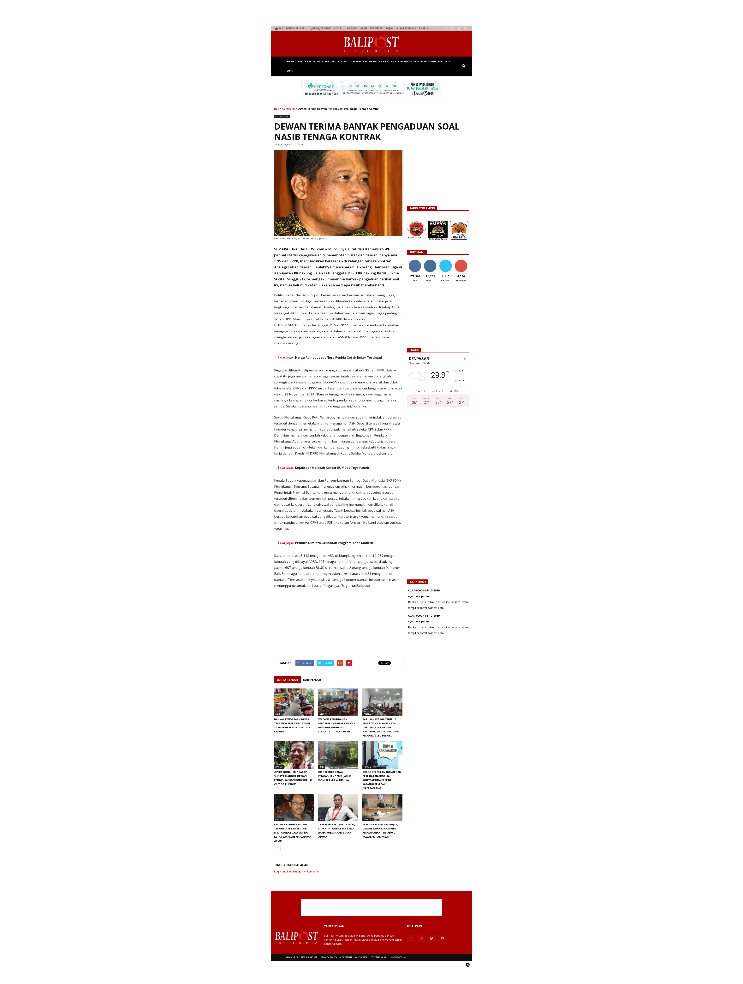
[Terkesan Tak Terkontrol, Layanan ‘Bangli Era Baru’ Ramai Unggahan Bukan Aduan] (338, 807)
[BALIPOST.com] (371, 44)
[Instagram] (452, 28)
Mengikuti (430, 261)
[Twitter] (459, 28)
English (424, 28)
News (290, 61)
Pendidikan (388, 61)
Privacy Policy (329, 957)
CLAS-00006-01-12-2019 (424, 615)
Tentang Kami (378, 957)
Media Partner (309, 957)
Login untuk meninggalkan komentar (296, 871)
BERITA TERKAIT (287, 679)
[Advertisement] (371, 12)
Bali (300, 61)
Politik (329, 61)
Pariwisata (408, 61)
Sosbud (355, 61)
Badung (368, 819)
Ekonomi (371, 61)
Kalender (376, 28)
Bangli (279, 766)
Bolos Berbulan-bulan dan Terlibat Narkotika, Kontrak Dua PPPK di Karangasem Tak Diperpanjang (381, 780)
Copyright (346, 957)
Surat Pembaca (406, 28)
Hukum (342, 61)
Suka (415, 261)
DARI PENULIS (312, 679)
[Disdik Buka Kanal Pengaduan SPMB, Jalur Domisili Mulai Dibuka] (338, 754)
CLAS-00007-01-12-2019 (424, 590)
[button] (463, 66)
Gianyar (368, 714)
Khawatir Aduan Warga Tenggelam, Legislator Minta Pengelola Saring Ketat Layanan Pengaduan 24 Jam (293, 832)
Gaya (423, 61)
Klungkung (288, 108)
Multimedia (439, 61)
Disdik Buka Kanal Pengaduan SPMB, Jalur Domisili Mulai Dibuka (334, 776)
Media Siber (291, 957)
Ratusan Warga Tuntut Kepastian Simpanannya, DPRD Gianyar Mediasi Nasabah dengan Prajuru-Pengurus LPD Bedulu (380, 727)
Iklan (363, 28)
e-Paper (352, 28)
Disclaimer (361, 957)
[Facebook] (446, 28)
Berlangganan (462, 261)
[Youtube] (465, 28)
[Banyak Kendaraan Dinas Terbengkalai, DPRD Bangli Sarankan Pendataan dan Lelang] (294, 702)
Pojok (389, 28)
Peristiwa (314, 61)
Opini (290, 71)
